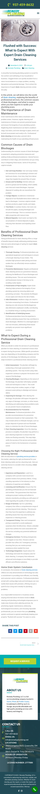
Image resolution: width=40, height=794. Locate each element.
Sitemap (27, 786)
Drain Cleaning (29, 68)
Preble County (24, 701)
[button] (38, 13)
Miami (14, 701)
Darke (9, 701)
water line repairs (27, 782)
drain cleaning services (29, 570)
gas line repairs (15, 782)
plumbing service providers (26, 456)
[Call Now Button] (35, 789)
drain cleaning (9, 97)
